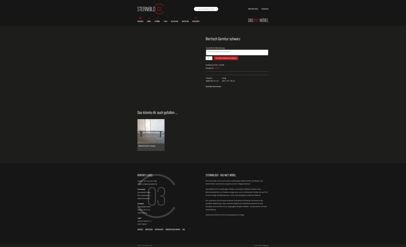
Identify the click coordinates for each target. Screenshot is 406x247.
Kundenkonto (265, 9)
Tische (165, 21)
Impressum (149, 229)
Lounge (149, 21)
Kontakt (140, 229)
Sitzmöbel (157, 21)
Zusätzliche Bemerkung (215, 48)
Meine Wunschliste (253, 9)
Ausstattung (185, 21)
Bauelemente (196, 21)
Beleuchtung (174, 21)
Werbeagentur (266, 245)
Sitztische (216, 68)
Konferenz (140, 21)
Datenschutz (159, 229)
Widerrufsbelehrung (173, 229)
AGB (183, 229)
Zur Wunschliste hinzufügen (226, 58)
